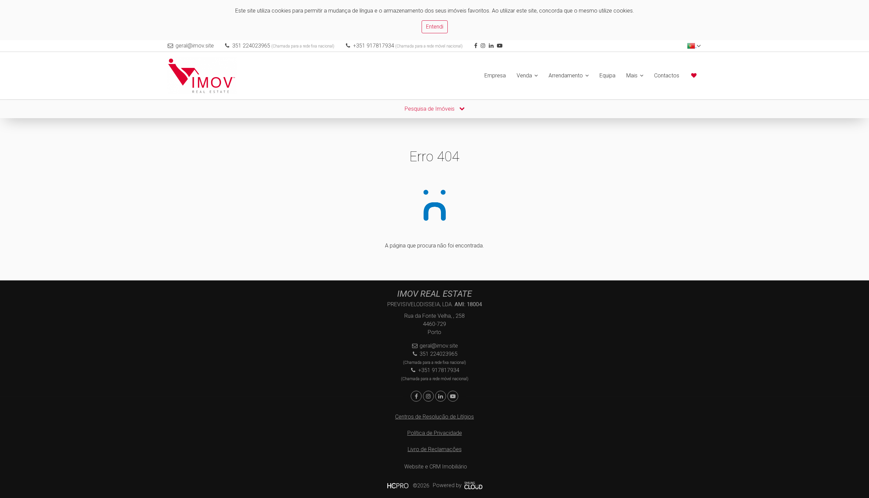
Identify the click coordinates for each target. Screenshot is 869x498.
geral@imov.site (194, 45)
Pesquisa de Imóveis (430, 109)
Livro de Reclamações (435, 449)
